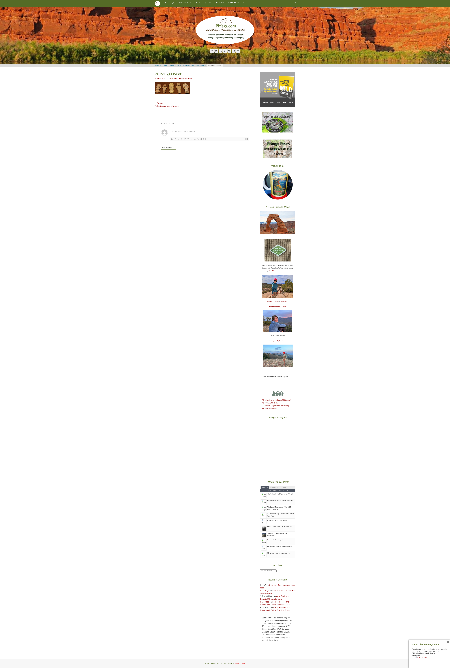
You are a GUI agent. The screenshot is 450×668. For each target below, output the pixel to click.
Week (275, 490)
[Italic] (175, 139)
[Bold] (172, 139)
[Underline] (178, 139)
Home (158, 65)
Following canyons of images (194, 65)
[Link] (198, 139)
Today (269, 490)
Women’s (270, 301)
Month (281, 490)
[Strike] (181, 139)
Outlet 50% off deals (270, 403)
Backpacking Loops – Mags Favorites (280, 500)
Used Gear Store (269, 408)
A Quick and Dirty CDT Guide (277, 520)
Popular (265, 488)
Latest (283, 488)
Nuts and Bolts (185, 3)
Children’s (283, 301)
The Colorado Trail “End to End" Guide (280, 494)
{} (201, 139)
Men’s (277, 301)
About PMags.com (236, 3)
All (288, 490)
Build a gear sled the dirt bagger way (279, 546)
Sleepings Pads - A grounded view (278, 553)
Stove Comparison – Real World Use (279, 527)
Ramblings (169, 3)
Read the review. (275, 271)
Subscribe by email (204, 3)
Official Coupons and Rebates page (275, 406)
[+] (204, 139)
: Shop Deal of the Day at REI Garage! (276, 400)
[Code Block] (195, 139)
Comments (274, 488)
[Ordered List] (185, 139)
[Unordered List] (188, 139)
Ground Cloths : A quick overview (278, 540)
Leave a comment (186, 78)
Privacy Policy (240, 663)
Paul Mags (173, 78)
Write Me (220, 3)
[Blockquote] (191, 139)
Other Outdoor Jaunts (172, 65)
